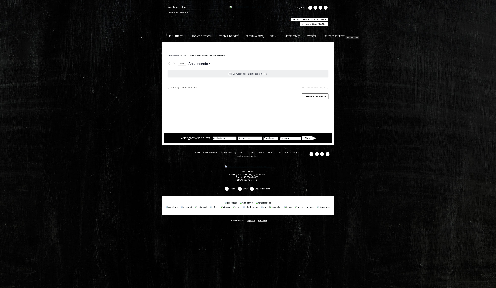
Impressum (251, 221)
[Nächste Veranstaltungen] (174, 63)
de (297, 7)
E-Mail (245, 189)
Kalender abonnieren (313, 96)
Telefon (233, 189)
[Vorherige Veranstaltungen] (169, 63)
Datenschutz (262, 221)
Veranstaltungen (173, 55)
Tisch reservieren (314, 23)
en (302, 7)
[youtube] (320, 7)
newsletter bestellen (178, 12)
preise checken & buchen (309, 19)
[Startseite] (248, 7)
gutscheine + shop (177, 7)
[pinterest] (326, 7)
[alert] (248, 73)
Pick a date (234, 138)
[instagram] (315, 7)
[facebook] (310, 7)
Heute (182, 63)
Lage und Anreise (262, 189)
